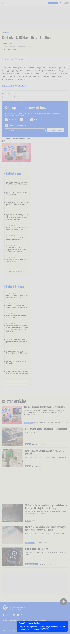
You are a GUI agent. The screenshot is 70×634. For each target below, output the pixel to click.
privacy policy (44, 628)
